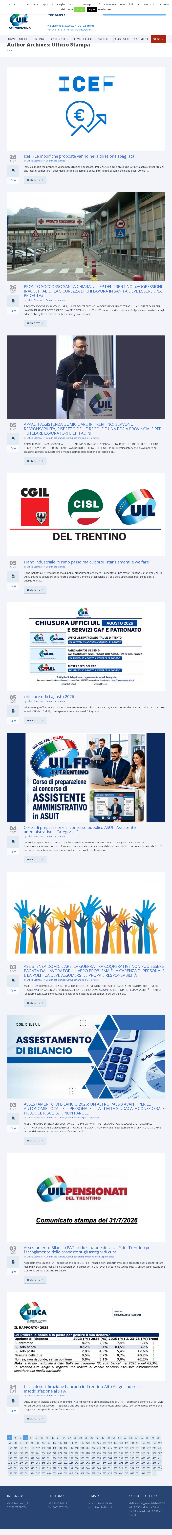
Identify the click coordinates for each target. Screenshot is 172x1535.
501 (15, 1468)
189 (60, 1447)
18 (53, 1437)
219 (115, 1447)
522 (54, 1468)
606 (54, 1473)
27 (69, 1437)
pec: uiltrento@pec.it (100, 1507)
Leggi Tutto (34, 179)
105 (60, 1442)
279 (71, 1453)
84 (21, 1442)
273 (60, 1453)
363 (71, 1458)
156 (154, 1442)
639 (115, 1473)
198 (76, 1447)
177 (38, 1447)
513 (38, 1468)
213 (104, 1447)
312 (132, 1453)
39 (92, 1437)
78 (10, 1442)
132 (110, 1442)
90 (32, 1442)
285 (82, 1453)
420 (21, 1463)
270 (54, 1453)
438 (54, 1463)
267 (49, 1453)
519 (49, 1468)
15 (47, 1437)
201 (82, 1447)
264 (43, 1453)
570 (143, 1468)
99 (49, 1442)
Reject (92, 9)
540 (88, 1468)
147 (137, 1442)
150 (143, 1442)
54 (119, 1437)
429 (38, 1463)
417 (15, 1463)
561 (126, 1468)
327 (160, 1453)
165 (15, 1447)
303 (115, 1453)
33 (80, 1437)
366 (76, 1458)
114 (76, 1442)
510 (32, 1468)
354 (54, 1458)
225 (126, 1447)
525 (60, 1468)
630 (99, 1473)
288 (88, 1453)
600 (43, 1473)
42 (97, 1437)
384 (110, 1458)
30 (75, 1437)
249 (15, 1453)
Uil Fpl (96, 437)
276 (65, 1453)
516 (43, 1468)
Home (12, 39)
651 (137, 1473)
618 (76, 1473)
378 (99, 1458)
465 (104, 1463)
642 (121, 1473)
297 (104, 1453)
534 (76, 1468)
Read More (104, 9)
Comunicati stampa (55, 160)
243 (160, 1447)
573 (148, 1468)
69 (147, 1437)
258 (32, 1453)
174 (32, 1447)
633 (104, 1473)
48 (108, 1437)
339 (27, 1458)
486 (143, 1463)
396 (132, 1458)
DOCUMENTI (141, 39)
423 (27, 1463)
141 (126, 1442)
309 (126, 1453)
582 (10, 1473)
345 (38, 1458)
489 (148, 1463)
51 (114, 1437)
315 (137, 1453)
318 (143, 1453)
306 (121, 1453)
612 (65, 1473)
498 (10, 1468)
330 (10, 1458)
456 (88, 1463)
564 (132, 1468)
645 (126, 1473)
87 (27, 1442)
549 (104, 1468)
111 (71, 1442)
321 (148, 1453)
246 (10, 1453)
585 (15, 1473)
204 (88, 1447)
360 (65, 1458)
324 (154, 1453)
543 (93, 1468)
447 (71, 1463)
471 (115, 1463)
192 (65, 1447)
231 (137, 1447)
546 (99, 1468)
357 (60, 1458)
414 (10, 1463)
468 (110, 1463)
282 (76, 1453)
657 (148, 1473)
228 (132, 1447)
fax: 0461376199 (58, 1507)
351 (49, 1458)
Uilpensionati (107, 1256)
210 (99, 1447)
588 (21, 1473)
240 (154, 1447)
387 (115, 1458)
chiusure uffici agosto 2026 (49, 696)
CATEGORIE (58, 39)
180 (43, 1447)
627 (93, 1473)
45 (103, 1437)
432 (43, 1463)
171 (27, 1447)
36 (86, 1437)
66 (141, 1437)
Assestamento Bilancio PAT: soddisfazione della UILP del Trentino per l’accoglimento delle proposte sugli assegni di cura (88, 1250)
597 (38, 1473)
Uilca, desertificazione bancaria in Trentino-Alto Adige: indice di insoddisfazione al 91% (82, 1389)
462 (99, 1463)
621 (82, 1473)
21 (58, 1437)
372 (88, 1458)
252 (21, 1453)
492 (154, 1463)
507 (27, 1468)
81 (15, 1442)
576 (154, 1468)
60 (130, 1437)
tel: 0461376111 (57, 29)
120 (88, 1442)
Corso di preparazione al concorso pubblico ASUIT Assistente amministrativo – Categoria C (80, 829)
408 (154, 1458)
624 (88, 1473)
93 (38, 1442)
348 (43, 1458)
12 (42, 1437)
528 (65, 1468)
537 (82, 1468)
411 (160, 1458)
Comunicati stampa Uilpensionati (83, 1256)
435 (49, 1463)
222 (121, 1447)
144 (132, 1442)
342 (32, 1458)
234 (143, 1447)
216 (110, 1447)
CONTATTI (122, 39)
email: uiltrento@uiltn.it (80, 29)
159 (160, 1442)
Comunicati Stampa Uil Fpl (79, 437)
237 (148, 1447)
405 (148, 1458)
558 (121, 1468)
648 (132, 1473)
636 (110, 1473)
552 (110, 1468)
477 (126, 1463)
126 (99, 1442)
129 (104, 1442)
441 (60, 1463)
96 (43, 1442)
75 (158, 1437)
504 (21, 1468)
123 (93, 1442)
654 (143, 1473)
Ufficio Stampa (34, 160)
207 (93, 1447)
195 (71, 1447)
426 (32, 1463)
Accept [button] (79, 9)
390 (121, 1458)
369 (82, 1458)
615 (71, 1473)
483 (137, 1463)
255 (27, 1453)
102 (54, 1442)
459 (93, 1463)
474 (121, 1463)
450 (76, 1463)
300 (110, 1453)
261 (38, 1453)
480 (132, 1463)
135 (115, 1442)
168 (21, 1447)
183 (49, 1447)
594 (32, 1473)
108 (65, 1442)
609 (60, 1473)
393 (126, 1458)
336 (21, 1458)
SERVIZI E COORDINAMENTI (90, 39)
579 (160, 1468)
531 (71, 1468)
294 (99, 1453)
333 (15, 1458)
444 (65, 1463)
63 (136, 1437)
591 (27, 1473)
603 (49, 1473)
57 (125, 1437)
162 (10, 1447)
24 (64, 1437)
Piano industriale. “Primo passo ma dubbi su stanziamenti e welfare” (87, 562)
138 (121, 1442)
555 (115, 1468)
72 (153, 1437)
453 (82, 1463)
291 (93, 1453)
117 (82, 1442)
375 (93, 1458)
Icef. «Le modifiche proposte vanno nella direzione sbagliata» (80, 156)
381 (104, 1458)
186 (54, 1447)
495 (160, 1463)
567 (137, 1468)
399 (137, 1458)
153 (148, 1442)
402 (143, 1458)
